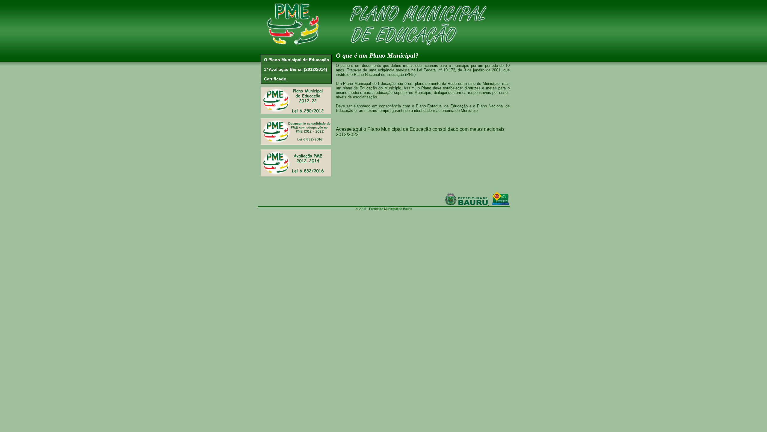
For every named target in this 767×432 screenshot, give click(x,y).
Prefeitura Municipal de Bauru (390, 209)
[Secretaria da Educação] (501, 203)
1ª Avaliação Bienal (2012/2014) (295, 69)
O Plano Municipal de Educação (296, 59)
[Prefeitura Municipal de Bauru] (466, 203)
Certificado (275, 78)
